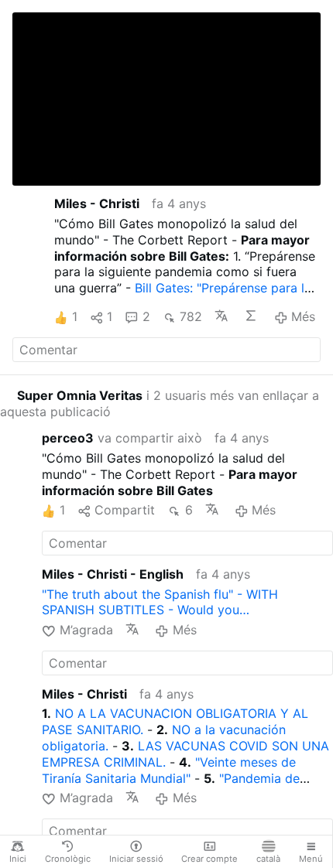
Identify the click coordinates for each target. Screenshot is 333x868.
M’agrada (86, 629)
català (268, 858)
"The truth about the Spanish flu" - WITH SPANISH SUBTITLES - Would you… (160, 602)
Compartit (124, 510)
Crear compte (209, 858)
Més (303, 316)
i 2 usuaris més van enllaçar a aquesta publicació (159, 403)
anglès (65, 154)
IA (252, 316)
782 (191, 316)
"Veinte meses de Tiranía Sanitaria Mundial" (169, 770)
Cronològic (68, 858)
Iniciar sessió (136, 858)
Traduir (223, 316)
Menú (311, 858)
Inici (17, 858)
